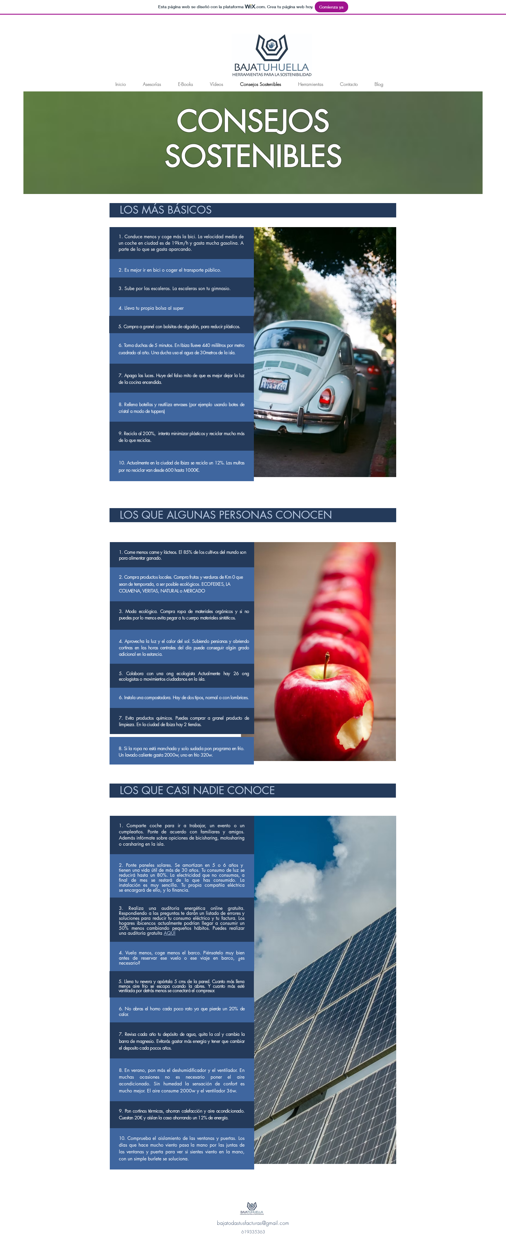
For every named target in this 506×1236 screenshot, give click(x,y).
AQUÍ (169, 933)
